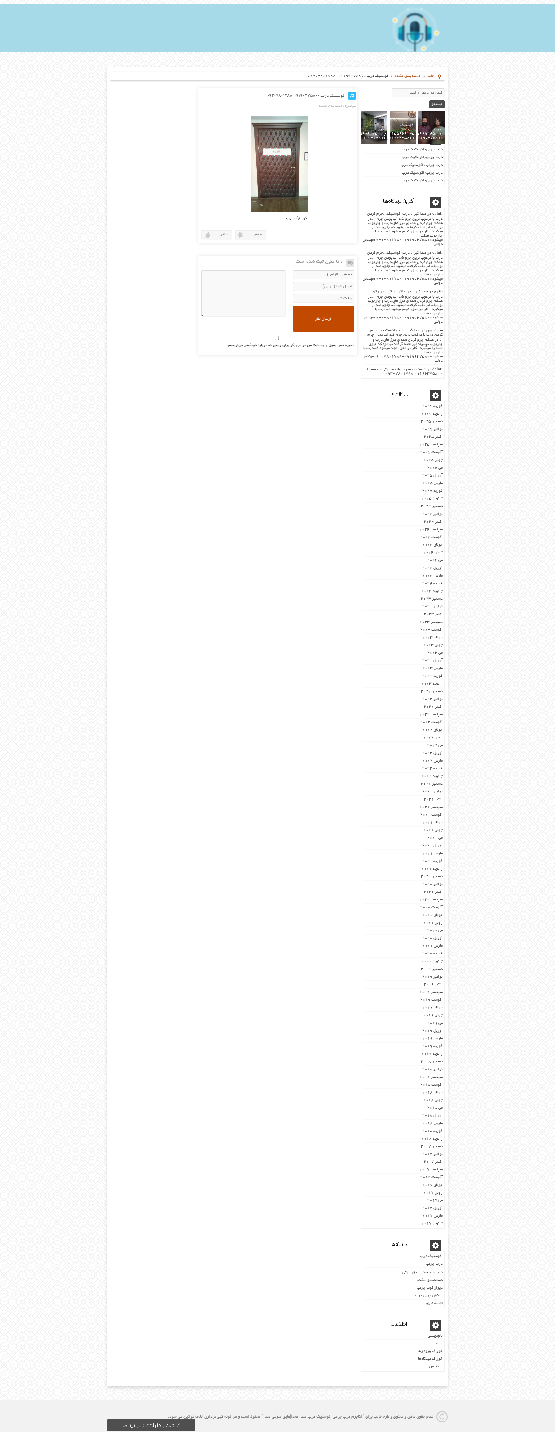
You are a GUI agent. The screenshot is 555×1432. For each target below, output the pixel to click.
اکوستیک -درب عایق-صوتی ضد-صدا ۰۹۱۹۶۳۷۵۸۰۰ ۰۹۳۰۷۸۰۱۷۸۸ (405, 371)
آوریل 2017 (432, 1208)
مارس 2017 (432, 1216)
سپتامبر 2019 (431, 992)
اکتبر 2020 (433, 892)
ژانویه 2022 (432, 776)
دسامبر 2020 (432, 876)
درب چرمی (434, 1264)
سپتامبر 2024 (431, 529)
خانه (430, 76)
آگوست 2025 (431, 452)
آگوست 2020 (431, 907)
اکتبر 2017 (433, 1162)
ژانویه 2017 (432, 1224)
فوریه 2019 (432, 1046)
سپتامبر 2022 (431, 714)
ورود (439, 1343)
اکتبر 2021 (433, 799)
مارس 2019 (432, 1038)
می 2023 (435, 653)
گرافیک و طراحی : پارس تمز (151, 1425)
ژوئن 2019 (433, 1015)
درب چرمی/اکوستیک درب (422, 150)
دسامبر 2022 (432, 691)
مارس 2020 (432, 946)
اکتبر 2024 (433, 522)
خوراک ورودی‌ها (430, 1351)
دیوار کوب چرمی (430, 1288)
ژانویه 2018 (432, 1139)
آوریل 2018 (432, 1116)
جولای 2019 (432, 1008)
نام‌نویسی (435, 1336)
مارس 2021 (432, 853)
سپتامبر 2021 (431, 807)
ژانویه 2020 (432, 961)
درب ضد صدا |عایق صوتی (422, 1272)
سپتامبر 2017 (431, 1170)
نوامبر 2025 (432, 429)
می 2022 (435, 745)
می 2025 (435, 468)
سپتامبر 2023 (431, 622)
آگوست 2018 (431, 1085)
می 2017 (435, 1200)
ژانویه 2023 (432, 684)
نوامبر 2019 (432, 977)
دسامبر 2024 (432, 506)
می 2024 (435, 560)
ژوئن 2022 (433, 738)
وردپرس (436, 1367)
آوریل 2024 (432, 568)
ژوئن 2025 (433, 460)
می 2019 (435, 1023)
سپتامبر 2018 (431, 1077)
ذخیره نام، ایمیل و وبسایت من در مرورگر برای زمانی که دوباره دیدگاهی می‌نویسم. (290, 345)
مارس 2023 (432, 668)
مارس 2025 (432, 483)
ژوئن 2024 (433, 552)
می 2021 (435, 838)
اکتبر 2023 (433, 614)
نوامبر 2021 (432, 792)
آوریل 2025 (432, 475)
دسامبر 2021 (432, 784)
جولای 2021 (432, 822)
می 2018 (435, 1108)
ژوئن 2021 (433, 830)
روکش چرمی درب (429, 1295)
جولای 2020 (432, 915)
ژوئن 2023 (433, 645)
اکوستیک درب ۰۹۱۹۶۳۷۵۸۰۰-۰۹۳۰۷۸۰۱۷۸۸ (307, 96)
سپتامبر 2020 (431, 900)
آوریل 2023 (432, 660)
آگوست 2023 (431, 630)
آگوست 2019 (431, 1000)
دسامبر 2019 (432, 969)
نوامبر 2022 (432, 699)
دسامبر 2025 (432, 421)
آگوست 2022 (431, 722)
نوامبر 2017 (432, 1154)
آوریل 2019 (432, 1031)
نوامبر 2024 (432, 514)
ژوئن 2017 (433, 1193)
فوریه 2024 (432, 583)
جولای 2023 (432, 637)
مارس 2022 (432, 761)
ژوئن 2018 (433, 1100)
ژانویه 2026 (432, 414)
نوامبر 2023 (432, 606)
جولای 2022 (432, 730)
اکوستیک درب (431, 1256)
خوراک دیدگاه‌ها (430, 1359)
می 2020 (435, 930)
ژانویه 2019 (432, 1054)
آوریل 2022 (432, 753)
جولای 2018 (432, 1092)
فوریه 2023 (432, 676)
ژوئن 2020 (433, 923)
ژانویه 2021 (432, 869)
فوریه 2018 (432, 1131)
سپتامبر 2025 (431, 445)
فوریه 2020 (432, 954)
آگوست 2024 (431, 537)
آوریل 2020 (432, 938)
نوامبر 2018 (432, 1069)
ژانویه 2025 (432, 499)
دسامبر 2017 (432, 1146)
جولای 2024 (432, 545)
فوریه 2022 (432, 768)
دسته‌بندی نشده (407, 76)
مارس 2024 (432, 576)
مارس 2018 (432, 1123)
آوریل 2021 (432, 846)
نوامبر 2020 (432, 884)
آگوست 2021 (431, 815)
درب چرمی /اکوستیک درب (422, 165)
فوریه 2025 (432, 491)
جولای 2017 (432, 1185)
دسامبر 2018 (432, 1062)
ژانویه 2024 (432, 591)
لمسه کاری (434, 1303)
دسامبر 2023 (432, 599)
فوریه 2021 (432, 861)
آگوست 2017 (431, 1177)
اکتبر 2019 (433, 984)
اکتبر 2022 (433, 707)
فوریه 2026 (432, 406)
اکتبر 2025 (433, 437)
